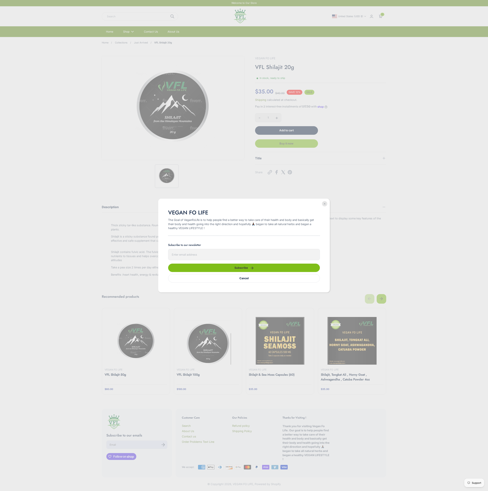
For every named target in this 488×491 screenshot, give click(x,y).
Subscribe (241, 267)
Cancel (244, 278)
